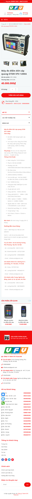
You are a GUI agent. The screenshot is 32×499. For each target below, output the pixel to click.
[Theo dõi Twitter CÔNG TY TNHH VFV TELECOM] (9, 459)
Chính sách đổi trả (6, 473)
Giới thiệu (4, 447)
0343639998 (27, 421)
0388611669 (27, 412)
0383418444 (27, 407)
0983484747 (27, 404)
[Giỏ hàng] (21, 13)
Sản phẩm (4, 449)
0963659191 (9, 103)
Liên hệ (3, 455)
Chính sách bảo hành (7, 470)
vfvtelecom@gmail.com (10, 367)
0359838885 (27, 418)
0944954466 (6, 375)
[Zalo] (3, 399)
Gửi (27, 484)
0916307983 (6, 383)
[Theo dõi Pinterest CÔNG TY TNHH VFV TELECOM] (12, 459)
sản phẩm (25, 13)
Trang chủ (4, 444)
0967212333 (24, 1)
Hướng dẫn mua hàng (7, 475)
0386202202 (27, 415)
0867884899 (27, 426)
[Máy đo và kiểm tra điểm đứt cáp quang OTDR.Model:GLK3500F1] (23, 311)
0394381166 (27, 410)
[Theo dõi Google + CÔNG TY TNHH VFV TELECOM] (6, 459)
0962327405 (27, 424)
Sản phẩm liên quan (9, 301)
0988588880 (25, 103)
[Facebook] (3, 394)
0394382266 (27, 432)
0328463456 (27, 401)
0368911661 (15, 1)
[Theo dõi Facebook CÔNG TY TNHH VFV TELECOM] (2, 459)
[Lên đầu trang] (27, 493)
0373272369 (27, 429)
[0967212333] (3, 403)
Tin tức (3, 452)
